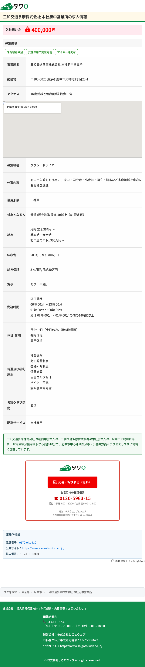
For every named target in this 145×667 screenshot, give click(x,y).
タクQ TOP (10, 592)
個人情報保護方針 (27, 608)
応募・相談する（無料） (75, 482)
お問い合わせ (76, 608)
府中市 (38, 592)
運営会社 (8, 608)
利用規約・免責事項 (53, 608)
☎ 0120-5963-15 (72, 498)
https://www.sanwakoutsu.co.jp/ (43, 548)
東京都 (25, 592)
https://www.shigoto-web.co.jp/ (81, 646)
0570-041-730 (27, 542)
